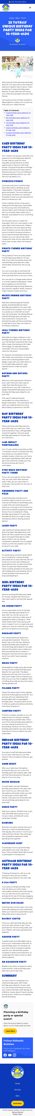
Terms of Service (17, 1112)
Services (17, 1089)
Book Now (17, 1103)
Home (11, 18)
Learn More (10, 1031)
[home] (6, 8)
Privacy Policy (17, 1114)
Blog (17, 18)
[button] (30, 8)
